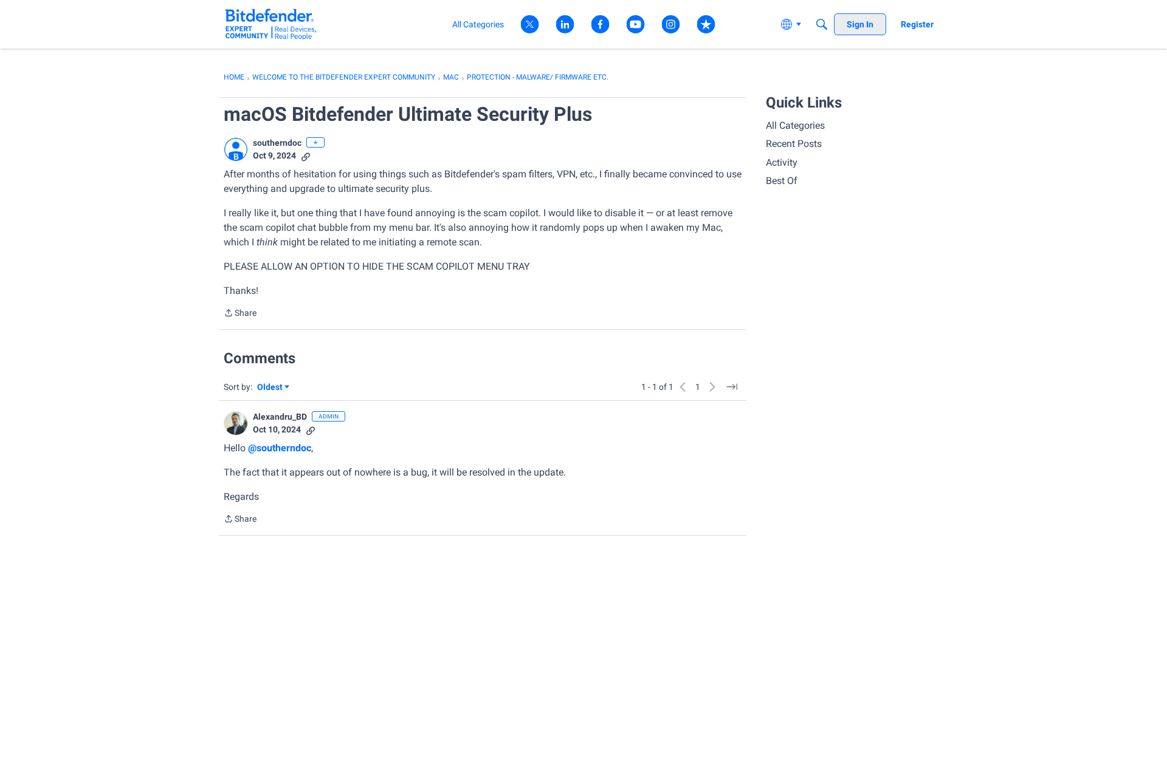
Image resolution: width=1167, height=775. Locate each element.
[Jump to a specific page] (732, 387)
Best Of (781, 180)
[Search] (822, 24)
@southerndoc (279, 448)
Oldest (270, 388)
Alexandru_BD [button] (280, 417)
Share (240, 314)
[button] (236, 149)
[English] (271, 24)
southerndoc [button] (277, 143)
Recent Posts (794, 143)
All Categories (795, 125)
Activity (781, 162)
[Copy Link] (305, 155)
